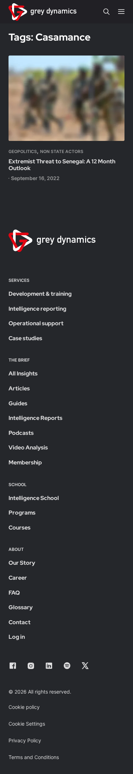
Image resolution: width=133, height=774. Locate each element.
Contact (20, 622)
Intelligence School (34, 498)
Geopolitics (23, 151)
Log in (17, 637)
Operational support (36, 323)
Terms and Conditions (34, 757)
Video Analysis (28, 447)
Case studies (25, 338)
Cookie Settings (27, 724)
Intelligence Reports (35, 418)
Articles (19, 388)
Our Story (22, 563)
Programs (22, 512)
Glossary (21, 607)
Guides (18, 403)
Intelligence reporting (37, 308)
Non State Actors (61, 151)
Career (18, 577)
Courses (20, 527)
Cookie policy (24, 707)
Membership (25, 462)
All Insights (23, 373)
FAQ (14, 592)
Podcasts (21, 433)
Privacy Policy (25, 740)
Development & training (40, 294)
